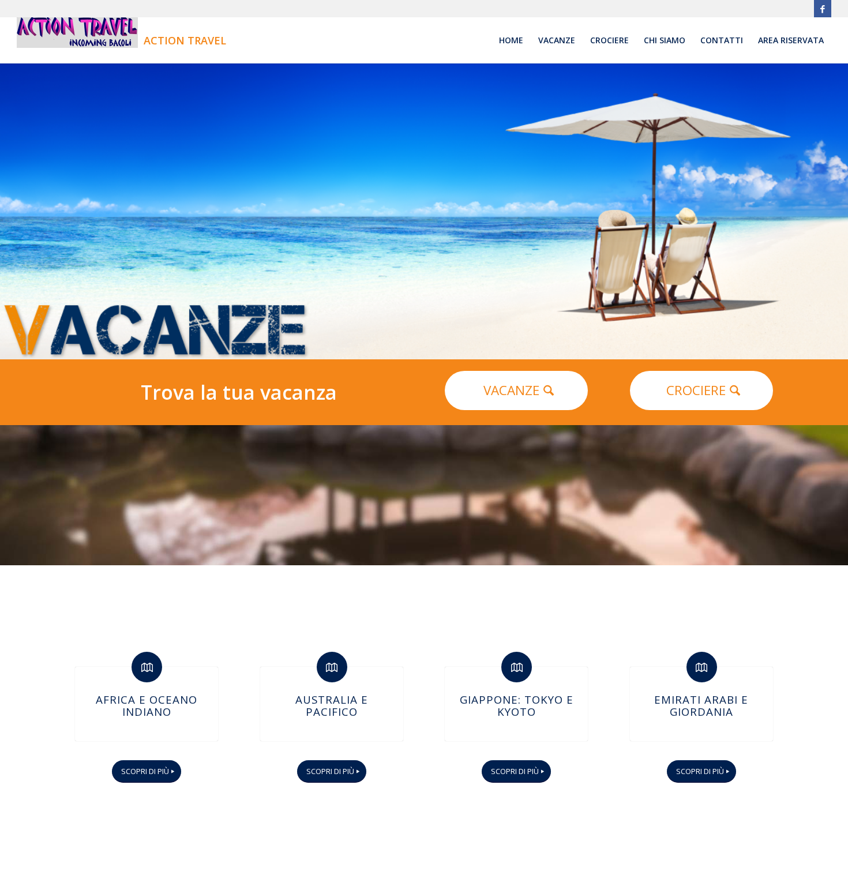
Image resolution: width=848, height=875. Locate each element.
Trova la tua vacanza (239, 392)
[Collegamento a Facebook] (822, 8)
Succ (838, 212)
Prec (10, 212)
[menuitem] (511, 40)
